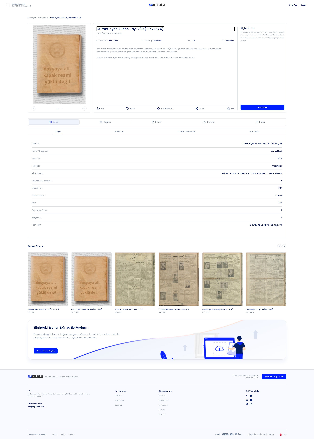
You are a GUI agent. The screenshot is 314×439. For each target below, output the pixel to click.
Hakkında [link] (118, 395)
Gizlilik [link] (62, 434)
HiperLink (162, 414)
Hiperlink (251, 434)
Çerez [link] (54, 434)
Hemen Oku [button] (262, 107)
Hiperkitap (162, 395)
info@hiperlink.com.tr (37, 407)
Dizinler (158, 122)
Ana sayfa (32, 18)
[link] (36, 376)
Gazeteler (42, 18)
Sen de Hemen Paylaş (46, 351)
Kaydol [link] (304, 5)
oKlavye (161, 410)
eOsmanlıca (163, 400)
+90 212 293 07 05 (35, 404)
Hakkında (119, 131)
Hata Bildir (254, 131)
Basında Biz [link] (119, 400)
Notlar (262, 122)
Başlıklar (107, 122)
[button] (157, 5)
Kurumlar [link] (118, 405)
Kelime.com (163, 405)
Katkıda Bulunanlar (187, 131)
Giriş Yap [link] (293, 5)
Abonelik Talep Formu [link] (274, 377)
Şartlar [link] (71, 434)
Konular (211, 122)
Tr (284, 434)
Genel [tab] (55, 122)
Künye (58, 131)
